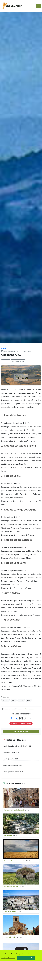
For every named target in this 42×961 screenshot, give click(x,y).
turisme (21, 700)
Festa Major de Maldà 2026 (11, 759)
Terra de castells (12, 912)
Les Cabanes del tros (14, 886)
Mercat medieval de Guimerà (16, 810)
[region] (21, 955)
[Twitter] (25, 718)
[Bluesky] (16, 718)
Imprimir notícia (19, 361)
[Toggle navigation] (38, 6)
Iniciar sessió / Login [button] (22, 731)
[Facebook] (11, 718)
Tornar (6, 361)
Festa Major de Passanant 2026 (12, 765)
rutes (13, 700)
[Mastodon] (21, 718)
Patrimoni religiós (13, 937)
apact (28, 700)
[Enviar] (30, 718)
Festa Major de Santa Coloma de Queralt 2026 (17, 746)
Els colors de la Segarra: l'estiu (17, 861)
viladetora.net (29, 709)
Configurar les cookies (8, 958)
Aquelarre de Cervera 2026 (11, 752)
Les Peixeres (10, 835)
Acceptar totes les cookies (26, 958)
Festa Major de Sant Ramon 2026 (13, 772)
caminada (5, 700)
